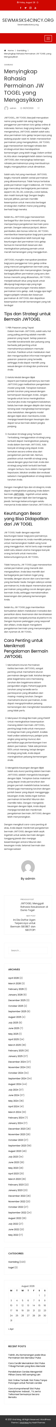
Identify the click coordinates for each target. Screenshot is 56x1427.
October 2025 (15, 1006)
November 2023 (16, 1134)
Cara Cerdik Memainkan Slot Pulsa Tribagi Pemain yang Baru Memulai (26, 1365)
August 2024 (14, 1084)
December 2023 (17, 1128)
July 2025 (13, 1022)
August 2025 (14, 1017)
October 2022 (15, 1207)
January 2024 (15, 1123)
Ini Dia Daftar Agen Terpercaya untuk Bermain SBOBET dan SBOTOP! (22, 923)
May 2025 (13, 1033)
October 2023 (15, 1140)
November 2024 (17, 1067)
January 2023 (15, 1190)
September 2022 (17, 1212)
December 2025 (17, 1000)
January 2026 (15, 994)
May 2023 (13, 1168)
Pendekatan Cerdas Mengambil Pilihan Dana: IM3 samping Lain (25, 1373)
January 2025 (15, 1056)
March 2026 (14, 983)
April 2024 (13, 1106)
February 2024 (16, 1117)
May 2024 (13, 1100)
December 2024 (17, 1061)
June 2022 (13, 1229)
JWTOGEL (19, 494)
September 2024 (17, 1078)
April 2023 (13, 1173)
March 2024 (14, 1112)
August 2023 (14, 1151)
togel (11, 1267)
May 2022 (13, 1235)
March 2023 (14, 1179)
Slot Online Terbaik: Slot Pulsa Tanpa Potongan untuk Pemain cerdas (27, 1382)
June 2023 (13, 1162)
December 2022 (17, 1195)
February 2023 (16, 1184)
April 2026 (13, 978)
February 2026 (16, 989)
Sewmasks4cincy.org (28, 20)
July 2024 (13, 1089)
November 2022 (16, 1201)
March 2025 (14, 1045)
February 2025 (16, 1050)
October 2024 (15, 1072)
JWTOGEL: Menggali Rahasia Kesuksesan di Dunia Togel (34, 905)
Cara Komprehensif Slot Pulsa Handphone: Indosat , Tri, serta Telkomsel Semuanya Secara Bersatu (24, 1393)
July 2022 (13, 1223)
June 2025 (13, 1028)
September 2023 (17, 1145)
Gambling (8, 65)
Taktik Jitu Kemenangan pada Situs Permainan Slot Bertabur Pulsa (27, 1356)
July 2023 (13, 1156)
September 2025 (17, 1011)
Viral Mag (24, 1422)
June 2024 (13, 1095)
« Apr (11, 1329)
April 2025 (13, 1039)
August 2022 (14, 1218)
